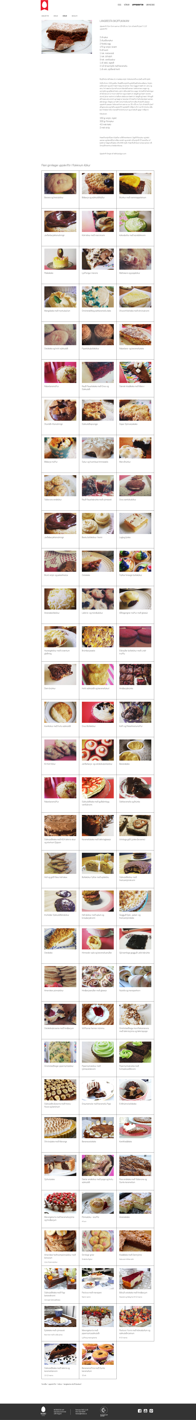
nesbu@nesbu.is (81, 1414)
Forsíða (44, 1384)
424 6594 (82, 1412)
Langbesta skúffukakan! (114, 21)
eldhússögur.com (120, 154)
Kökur (60, 1384)
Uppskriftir (52, 1384)
